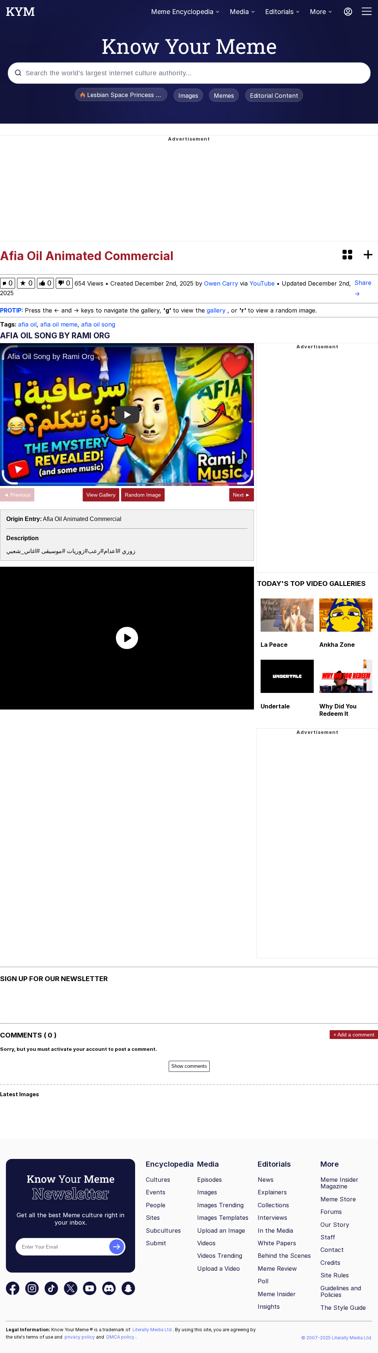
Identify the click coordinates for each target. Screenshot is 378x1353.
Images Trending (220, 1205)
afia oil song (98, 324)
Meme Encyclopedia (182, 11)
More (318, 11)
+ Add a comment (353, 1035)
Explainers (272, 1192)
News (266, 1179)
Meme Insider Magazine (339, 1183)
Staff (327, 1237)
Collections (273, 1205)
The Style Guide (343, 1307)
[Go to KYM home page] (20, 13)
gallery (217, 310)
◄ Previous (17, 495)
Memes (224, 95)
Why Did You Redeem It (338, 710)
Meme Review (277, 1268)
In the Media (275, 1230)
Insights (269, 1306)
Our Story (334, 1224)
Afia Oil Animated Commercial (82, 519)
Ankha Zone (337, 644)
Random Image (143, 495)
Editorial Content (274, 95)
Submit (156, 1243)
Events (155, 1192)
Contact (332, 1249)
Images (188, 95)
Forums (331, 1211)
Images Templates (222, 1217)
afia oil (27, 324)
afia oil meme (59, 324)
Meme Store (338, 1199)
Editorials (279, 11)
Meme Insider (277, 1294)
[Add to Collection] (369, 255)
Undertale (275, 706)
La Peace (274, 644)
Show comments (189, 1066)
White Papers (277, 1243)
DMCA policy (120, 1337)
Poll (263, 1281)
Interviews (272, 1217)
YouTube (262, 283)
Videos (206, 1243)
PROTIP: (12, 310)
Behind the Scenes (284, 1255)
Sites (153, 1217)
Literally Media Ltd (153, 1329)
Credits (330, 1262)
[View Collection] (348, 255)
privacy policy (80, 1337)
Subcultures (163, 1230)
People (155, 1205)
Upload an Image (221, 1230)
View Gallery (101, 495)
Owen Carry (221, 283)
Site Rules (334, 1275)
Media (239, 11)
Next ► (241, 495)
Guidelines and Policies (340, 1291)
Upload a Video (218, 1268)
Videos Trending (219, 1255)
